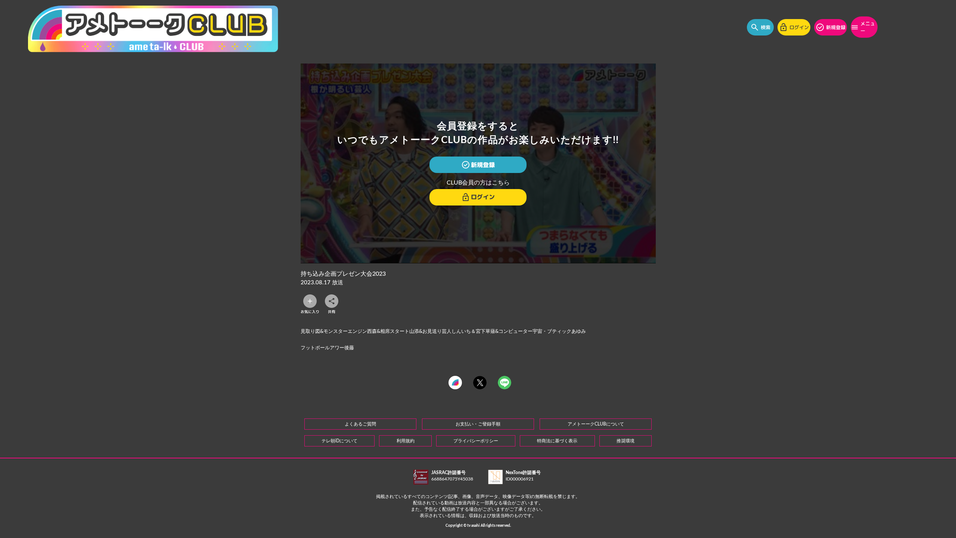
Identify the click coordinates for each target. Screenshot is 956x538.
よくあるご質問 (360, 424)
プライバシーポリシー (475, 441)
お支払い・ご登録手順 (478, 424)
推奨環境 (625, 441)
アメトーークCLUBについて (596, 424)
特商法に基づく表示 (557, 441)
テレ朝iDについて (339, 441)
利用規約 (406, 441)
